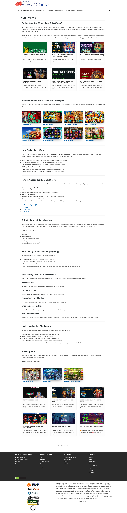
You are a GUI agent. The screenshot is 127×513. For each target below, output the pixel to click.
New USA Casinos (70, 10)
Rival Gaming (67, 459)
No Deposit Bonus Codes (27, 10)
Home (17, 10)
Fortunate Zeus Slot (30, 400)
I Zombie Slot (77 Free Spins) (61, 426)
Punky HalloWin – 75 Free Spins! (91, 426)
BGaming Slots (26, 209)
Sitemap (91, 470)
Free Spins (17, 461)
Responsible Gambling (94, 468)
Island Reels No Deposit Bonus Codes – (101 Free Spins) (62, 55)
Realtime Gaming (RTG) (70, 457)
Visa (41, 457)
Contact (91, 459)
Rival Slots (25, 207)
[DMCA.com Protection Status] (20, 478)
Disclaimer (91, 463)
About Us (91, 457)
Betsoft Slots (25, 211)
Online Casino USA (20, 457)
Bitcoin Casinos (59, 10)
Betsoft (66, 463)
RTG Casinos (49, 10)
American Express (44, 461)
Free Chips (18, 463)
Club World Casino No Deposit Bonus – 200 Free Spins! (63, 82)
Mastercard (42, 459)
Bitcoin (41, 468)
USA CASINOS (40, 10)
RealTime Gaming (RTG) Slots (30, 205)
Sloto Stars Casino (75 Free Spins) (92, 55)
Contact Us (80, 10)
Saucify (66, 461)
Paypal (41, 466)
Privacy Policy (92, 461)
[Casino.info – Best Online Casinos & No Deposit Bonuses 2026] (32, 3)
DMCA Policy (92, 472)
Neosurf (42, 463)
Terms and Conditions (94, 466)
